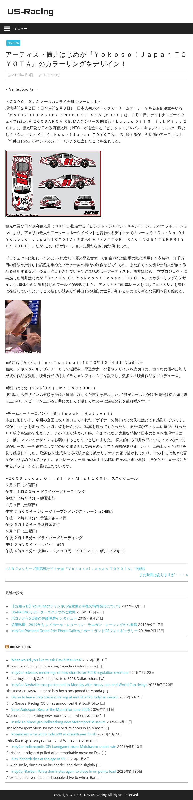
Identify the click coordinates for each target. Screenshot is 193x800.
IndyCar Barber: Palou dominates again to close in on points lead (63, 771)
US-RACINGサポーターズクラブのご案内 (43, 612)
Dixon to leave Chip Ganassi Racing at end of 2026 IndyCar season (64, 697)
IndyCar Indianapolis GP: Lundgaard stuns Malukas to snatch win (63, 746)
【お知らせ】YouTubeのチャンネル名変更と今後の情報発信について (66, 606)
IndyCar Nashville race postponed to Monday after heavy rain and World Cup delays (79, 684)
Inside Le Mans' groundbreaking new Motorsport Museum (58, 721)
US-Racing (31, 11)
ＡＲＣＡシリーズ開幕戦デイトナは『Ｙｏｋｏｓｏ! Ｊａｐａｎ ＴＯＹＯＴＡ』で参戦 (76, 568)
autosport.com (20, 646)
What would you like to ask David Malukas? (46, 660)
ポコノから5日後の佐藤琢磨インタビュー (44, 618)
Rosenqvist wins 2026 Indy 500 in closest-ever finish (53, 734)
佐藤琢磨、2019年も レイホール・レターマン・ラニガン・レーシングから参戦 (74, 624)
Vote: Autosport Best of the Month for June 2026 (50, 709)
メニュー (20, 28)
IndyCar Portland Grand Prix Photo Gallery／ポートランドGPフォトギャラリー (74, 630)
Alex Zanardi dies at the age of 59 (38, 758)
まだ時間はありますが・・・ (162, 574)
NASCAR (13, 43)
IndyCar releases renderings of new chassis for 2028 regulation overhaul (70, 672)
